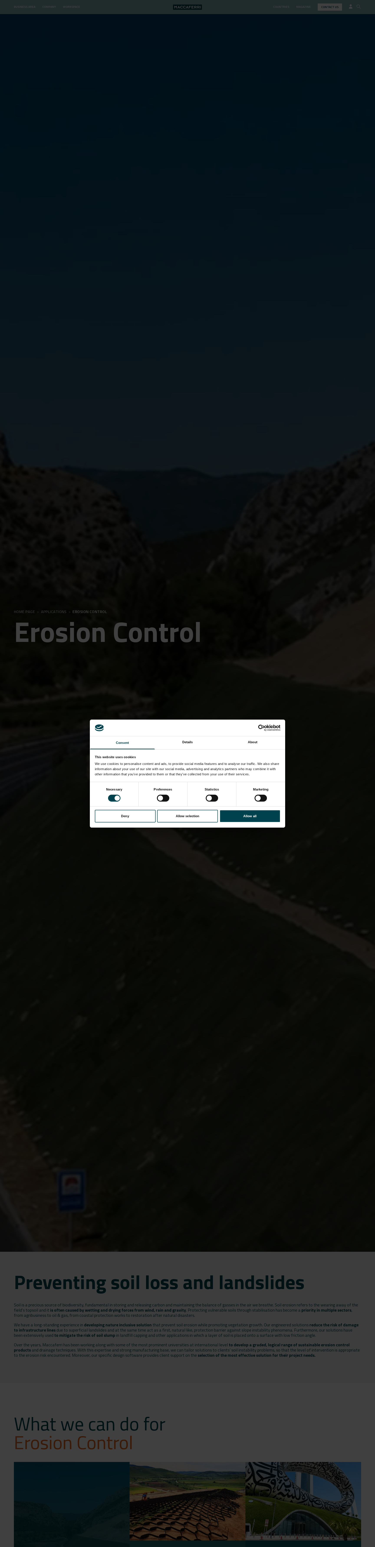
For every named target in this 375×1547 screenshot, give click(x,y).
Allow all (250, 816)
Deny (125, 816)
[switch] (163, 798)
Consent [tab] (122, 743)
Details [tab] (187, 742)
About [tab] (252, 742)
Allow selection (187, 816)
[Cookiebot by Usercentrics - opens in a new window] (261, 728)
